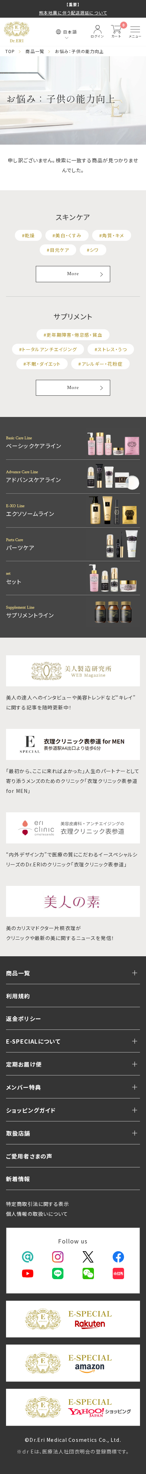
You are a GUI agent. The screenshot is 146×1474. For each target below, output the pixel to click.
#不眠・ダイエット (42, 363)
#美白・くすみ (67, 235)
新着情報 (18, 1178)
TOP (10, 51)
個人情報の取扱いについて (37, 1213)
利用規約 (18, 996)
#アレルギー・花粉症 (100, 363)
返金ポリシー (23, 1018)
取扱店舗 (18, 1133)
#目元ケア (58, 249)
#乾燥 (28, 235)
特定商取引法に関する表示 (37, 1203)
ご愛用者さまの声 (29, 1156)
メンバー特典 (23, 1087)
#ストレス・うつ (111, 349)
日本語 (70, 32)
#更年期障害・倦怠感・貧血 (73, 334)
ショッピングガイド (31, 1110)
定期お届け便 (24, 1064)
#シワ (93, 249)
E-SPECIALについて (33, 1041)
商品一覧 (35, 51)
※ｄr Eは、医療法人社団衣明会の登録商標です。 (73, 1451)
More (73, 274)
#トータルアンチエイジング (48, 349)
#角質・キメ (111, 235)
